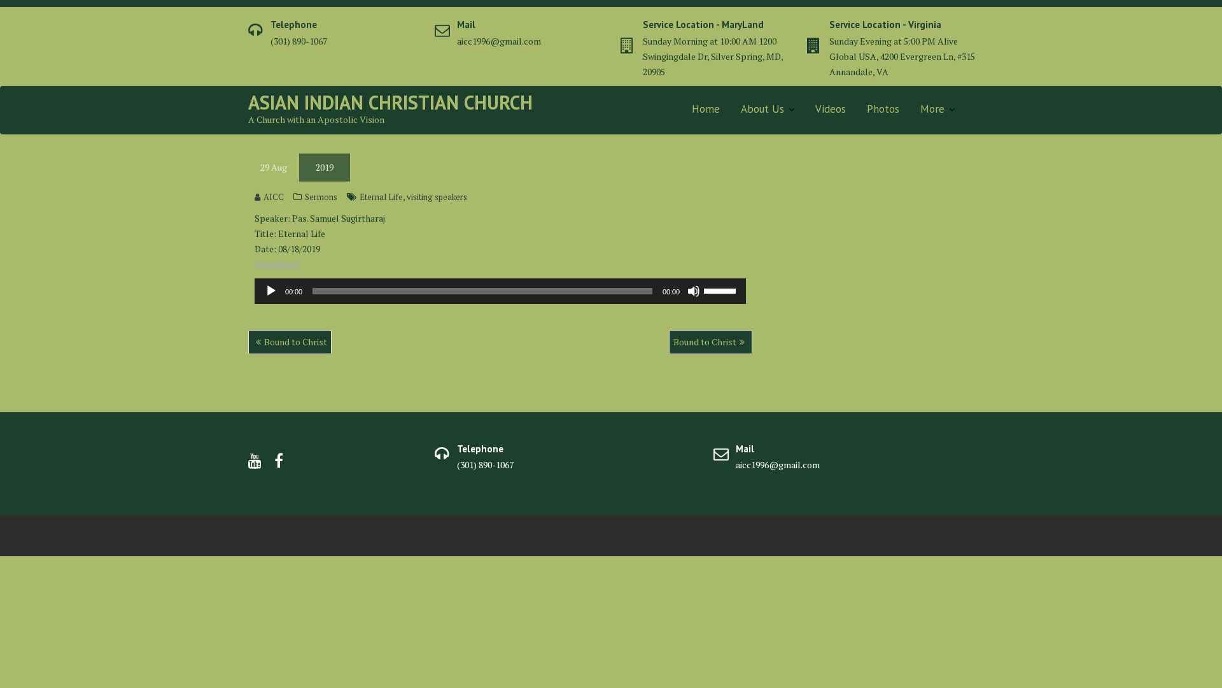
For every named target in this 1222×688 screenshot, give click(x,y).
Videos (830, 109)
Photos (883, 109)
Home (706, 109)
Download (276, 264)
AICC (273, 197)
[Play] (271, 291)
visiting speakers (437, 197)
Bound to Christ (295, 342)
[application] (500, 291)
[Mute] (693, 291)
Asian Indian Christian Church (390, 102)
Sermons (321, 197)
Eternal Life (381, 197)
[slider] (722, 289)
